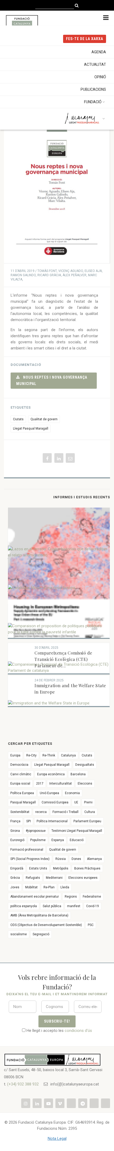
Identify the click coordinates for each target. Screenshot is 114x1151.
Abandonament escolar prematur (34, 896)
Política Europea (22, 793)
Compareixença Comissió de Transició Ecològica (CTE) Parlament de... (63, 659)
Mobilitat (31, 887)
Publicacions (93, 89)
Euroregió (17, 840)
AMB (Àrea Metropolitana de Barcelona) (39, 915)
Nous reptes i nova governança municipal (51, 380)
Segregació (41, 934)
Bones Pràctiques (87, 868)
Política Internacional (52, 821)
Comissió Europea (55, 802)
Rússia (60, 859)
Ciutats (18, 419)
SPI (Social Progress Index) (30, 859)
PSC (91, 925)
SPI (28, 821)
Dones (76, 859)
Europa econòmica (51, 774)
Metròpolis (60, 868)
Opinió (100, 77)
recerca (41, 812)
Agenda (98, 52)
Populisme (38, 840)
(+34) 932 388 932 (23, 1084)
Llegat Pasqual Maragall (30, 428)
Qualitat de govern (44, 419)
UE (76, 802)
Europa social (20, 783)
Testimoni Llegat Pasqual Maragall (76, 831)
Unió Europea (49, 793)
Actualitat (95, 64)
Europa (15, 755)
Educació (77, 840)
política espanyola (23, 906)
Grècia (15, 878)
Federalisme (92, 896)
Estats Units (38, 868)
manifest (73, 906)
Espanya (57, 840)
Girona (15, 831)
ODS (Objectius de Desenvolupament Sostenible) (46, 925)
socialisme (18, 934)
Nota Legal (57, 1138)
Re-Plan (49, 887)
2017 (39, 783)
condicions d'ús (78, 1030)
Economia (72, 793)
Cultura (89, 812)
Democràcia (19, 765)
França (15, 821)
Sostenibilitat (19, 812)
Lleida (64, 887)
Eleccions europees (83, 878)
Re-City (31, 755)
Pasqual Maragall (23, 802)
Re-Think (48, 755)
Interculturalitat (60, 783)
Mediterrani (54, 878)
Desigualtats (84, 765)
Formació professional (26, 849)
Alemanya (94, 859)
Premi (88, 802)
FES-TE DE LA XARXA (84, 39)
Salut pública (52, 906)
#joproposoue (36, 831)
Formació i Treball (65, 812)
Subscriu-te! (57, 1021)
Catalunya (68, 755)
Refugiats (33, 878)
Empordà (16, 868)
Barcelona (78, 774)
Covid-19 (92, 906)
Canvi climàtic (20, 774)
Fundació (93, 102)
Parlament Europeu (87, 821)
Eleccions (85, 783)
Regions (71, 896)
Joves (14, 887)
